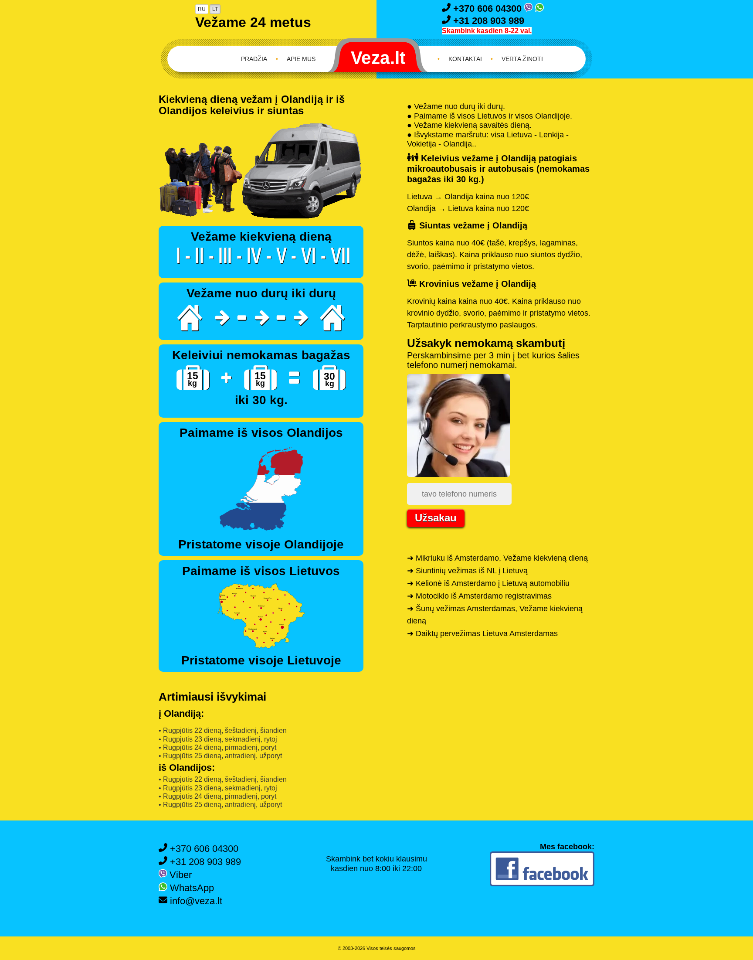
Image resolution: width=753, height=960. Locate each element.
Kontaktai (465, 58)
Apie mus (301, 58)
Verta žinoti (522, 58)
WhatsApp (190, 887)
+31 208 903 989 (487, 20)
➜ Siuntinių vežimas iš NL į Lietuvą (467, 570)
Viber (179, 874)
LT (215, 9)
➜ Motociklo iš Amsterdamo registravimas (479, 596)
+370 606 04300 (487, 8)
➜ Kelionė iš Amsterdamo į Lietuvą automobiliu (488, 583)
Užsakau (436, 518)
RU (202, 9)
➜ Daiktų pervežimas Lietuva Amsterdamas (482, 633)
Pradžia (254, 58)
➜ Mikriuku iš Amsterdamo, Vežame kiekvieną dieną (497, 558)
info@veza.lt (194, 900)
